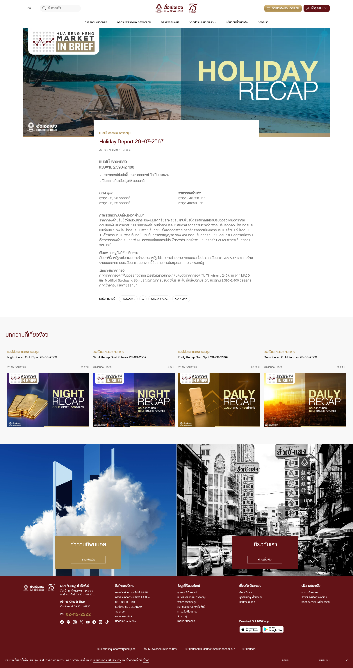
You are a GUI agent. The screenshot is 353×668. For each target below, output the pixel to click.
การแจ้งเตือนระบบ (187, 611)
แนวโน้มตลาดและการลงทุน (191, 597)
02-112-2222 (78, 614)
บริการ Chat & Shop (126, 621)
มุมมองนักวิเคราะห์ (187, 592)
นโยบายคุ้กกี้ (249, 649)
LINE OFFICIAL (159, 299)
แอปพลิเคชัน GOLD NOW (128, 607)
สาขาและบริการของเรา (314, 597)
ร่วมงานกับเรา (247, 602)
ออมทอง (120, 611)
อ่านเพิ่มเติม (88, 559)
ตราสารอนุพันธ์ (170, 22)
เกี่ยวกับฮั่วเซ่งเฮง (237, 22)
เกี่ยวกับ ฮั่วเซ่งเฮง (250, 585)
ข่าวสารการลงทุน (187, 602)
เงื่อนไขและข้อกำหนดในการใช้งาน (160, 649)
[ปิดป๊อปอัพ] (346, 660)
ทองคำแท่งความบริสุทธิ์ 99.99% (132, 597)
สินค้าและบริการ (124, 585)
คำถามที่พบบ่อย (310, 592)
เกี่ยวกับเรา (245, 592)
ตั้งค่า (146, 660)
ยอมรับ (286, 660)
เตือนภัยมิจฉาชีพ (186, 621)
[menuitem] (29, 8)
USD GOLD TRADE (125, 602)
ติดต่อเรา (263, 22)
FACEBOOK (128, 299)
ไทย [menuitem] (29, 8)
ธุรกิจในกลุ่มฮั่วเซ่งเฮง (251, 597)
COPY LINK (181, 299)
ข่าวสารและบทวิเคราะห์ (203, 22)
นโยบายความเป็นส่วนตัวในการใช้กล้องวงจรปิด (210, 649)
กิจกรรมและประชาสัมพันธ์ (191, 607)
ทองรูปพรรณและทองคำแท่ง (134, 22)
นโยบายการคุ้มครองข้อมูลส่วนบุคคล (116, 649)
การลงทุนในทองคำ (96, 22)
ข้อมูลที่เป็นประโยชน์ (188, 585)
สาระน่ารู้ (182, 616)
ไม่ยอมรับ (323, 660)
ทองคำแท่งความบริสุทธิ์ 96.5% (131, 592)
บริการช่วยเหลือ (311, 585)
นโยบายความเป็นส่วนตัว (107, 660)
